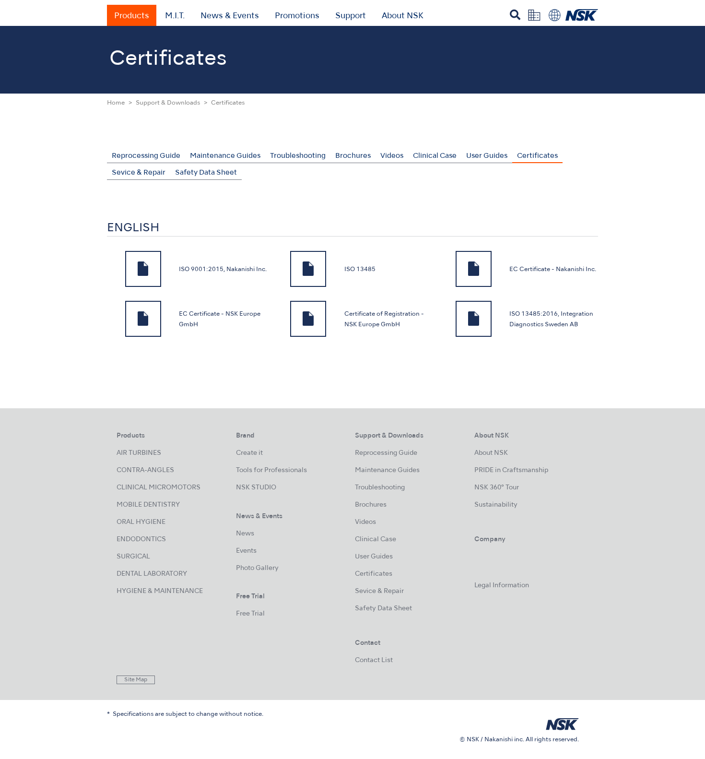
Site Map (135, 680)
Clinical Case (435, 156)
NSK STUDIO (256, 488)
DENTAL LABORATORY (152, 574)
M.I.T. (175, 16)
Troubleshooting (298, 156)
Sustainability (495, 505)
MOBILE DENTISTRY (148, 505)
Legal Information (501, 585)
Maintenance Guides (225, 156)
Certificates (537, 156)
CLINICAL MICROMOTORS (158, 488)
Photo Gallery (257, 568)
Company (489, 539)
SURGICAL (133, 557)
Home (116, 103)
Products (131, 16)
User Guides (486, 156)
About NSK (402, 16)
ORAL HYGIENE (141, 522)
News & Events (229, 16)
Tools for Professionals (271, 470)
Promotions (297, 16)
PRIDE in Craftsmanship (511, 470)
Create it (249, 453)
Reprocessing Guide (146, 156)
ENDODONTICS (141, 539)
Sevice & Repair (138, 172)
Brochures (353, 156)
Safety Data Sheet (206, 172)
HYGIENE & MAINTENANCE (160, 591)
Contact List (374, 660)
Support (350, 16)
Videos (391, 156)
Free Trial (250, 614)
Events (246, 551)
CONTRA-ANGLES (145, 470)
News (245, 534)
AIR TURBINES (139, 453)
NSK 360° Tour (496, 488)
